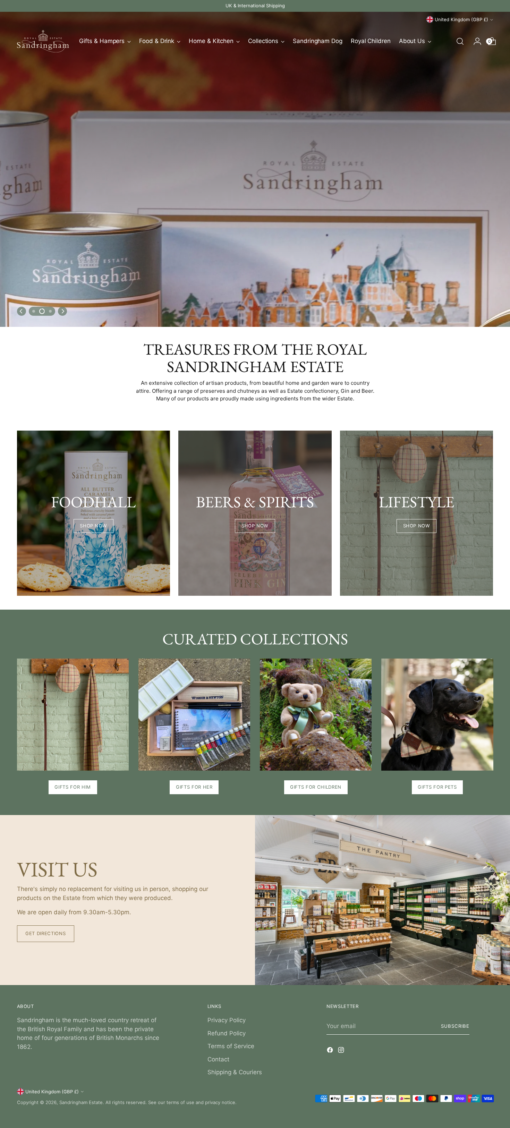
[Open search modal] (460, 41)
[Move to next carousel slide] (62, 1067)
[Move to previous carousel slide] (21, 1067)
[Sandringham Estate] (43, 41)
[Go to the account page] (475, 41)
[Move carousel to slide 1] (33, 1067)
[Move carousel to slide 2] (42, 1067)
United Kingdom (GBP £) (461, 19)
